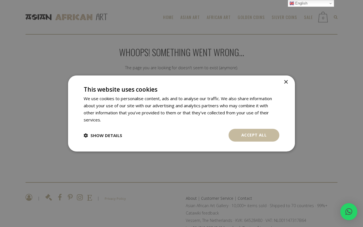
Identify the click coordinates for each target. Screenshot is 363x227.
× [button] (286, 82)
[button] (348, 211)
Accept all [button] (254, 135)
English (300, 3)
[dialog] (181, 113)
